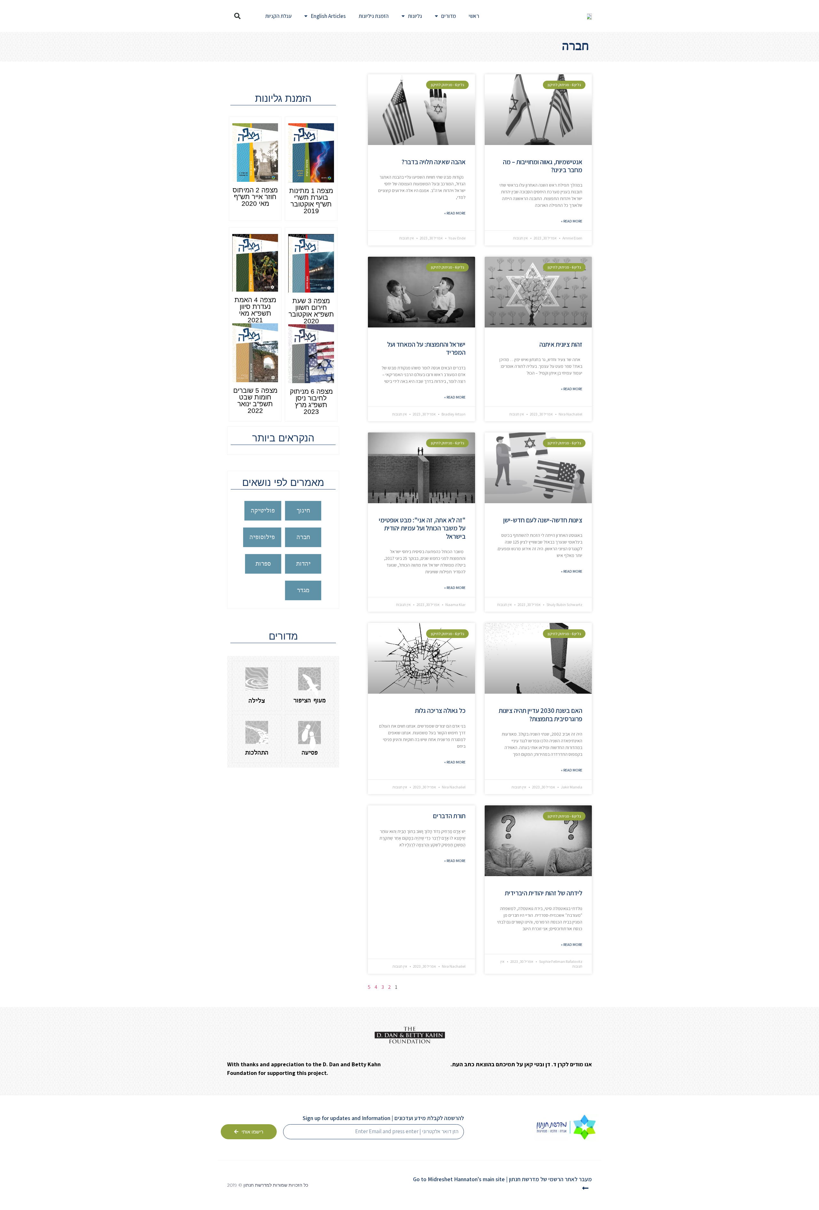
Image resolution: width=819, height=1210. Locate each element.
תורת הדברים (449, 815)
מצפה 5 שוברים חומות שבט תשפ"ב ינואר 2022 (255, 400)
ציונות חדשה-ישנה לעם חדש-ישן (542, 520)
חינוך (303, 510)
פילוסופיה (262, 537)
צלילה (257, 701)
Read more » (571, 221)
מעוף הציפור (309, 700)
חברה (303, 537)
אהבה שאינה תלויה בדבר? (433, 161)
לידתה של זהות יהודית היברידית (543, 893)
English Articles (328, 16)
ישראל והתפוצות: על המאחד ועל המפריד (426, 348)
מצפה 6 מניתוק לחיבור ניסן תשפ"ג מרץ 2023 (311, 401)
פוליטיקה (263, 510)
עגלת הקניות (278, 16)
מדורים (448, 16)
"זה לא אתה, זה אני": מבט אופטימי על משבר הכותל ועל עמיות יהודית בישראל (422, 528)
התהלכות (256, 752)
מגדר (303, 590)
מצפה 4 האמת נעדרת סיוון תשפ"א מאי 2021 (255, 310)
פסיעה (310, 752)
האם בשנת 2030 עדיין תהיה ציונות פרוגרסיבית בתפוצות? (540, 714)
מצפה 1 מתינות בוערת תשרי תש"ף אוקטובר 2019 (311, 200)
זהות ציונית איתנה (560, 344)
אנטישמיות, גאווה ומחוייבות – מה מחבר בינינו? (542, 165)
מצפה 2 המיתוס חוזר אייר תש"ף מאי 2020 (255, 196)
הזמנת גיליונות (374, 16)
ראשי (474, 16)
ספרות (263, 564)
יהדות (303, 564)
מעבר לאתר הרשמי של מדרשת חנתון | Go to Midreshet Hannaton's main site (502, 1179)
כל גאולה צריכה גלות (440, 710)
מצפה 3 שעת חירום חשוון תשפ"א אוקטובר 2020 (311, 311)
